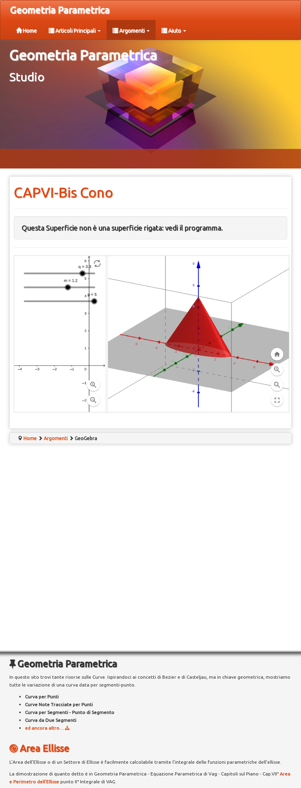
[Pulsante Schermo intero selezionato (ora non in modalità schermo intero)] (277, 400)
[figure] (198, 334)
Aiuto (174, 30)
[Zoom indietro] (93, 400)
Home (29, 30)
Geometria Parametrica (60, 10)
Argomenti (132, 30)
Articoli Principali (75, 30)
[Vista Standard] (277, 354)
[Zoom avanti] (93, 385)
